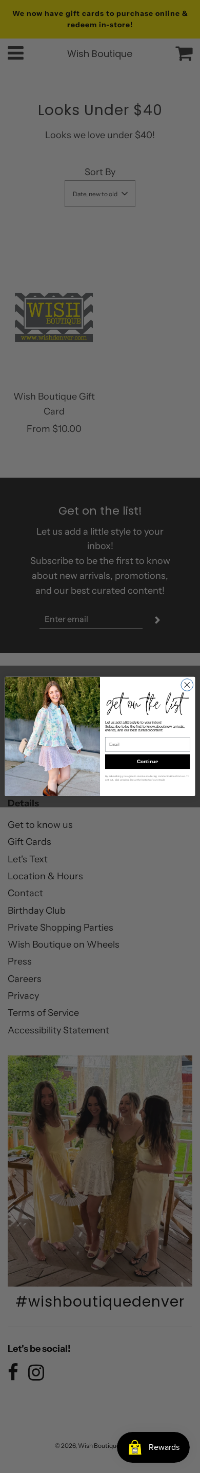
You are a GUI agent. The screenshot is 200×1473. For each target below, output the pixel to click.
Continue (147, 761)
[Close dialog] (187, 685)
